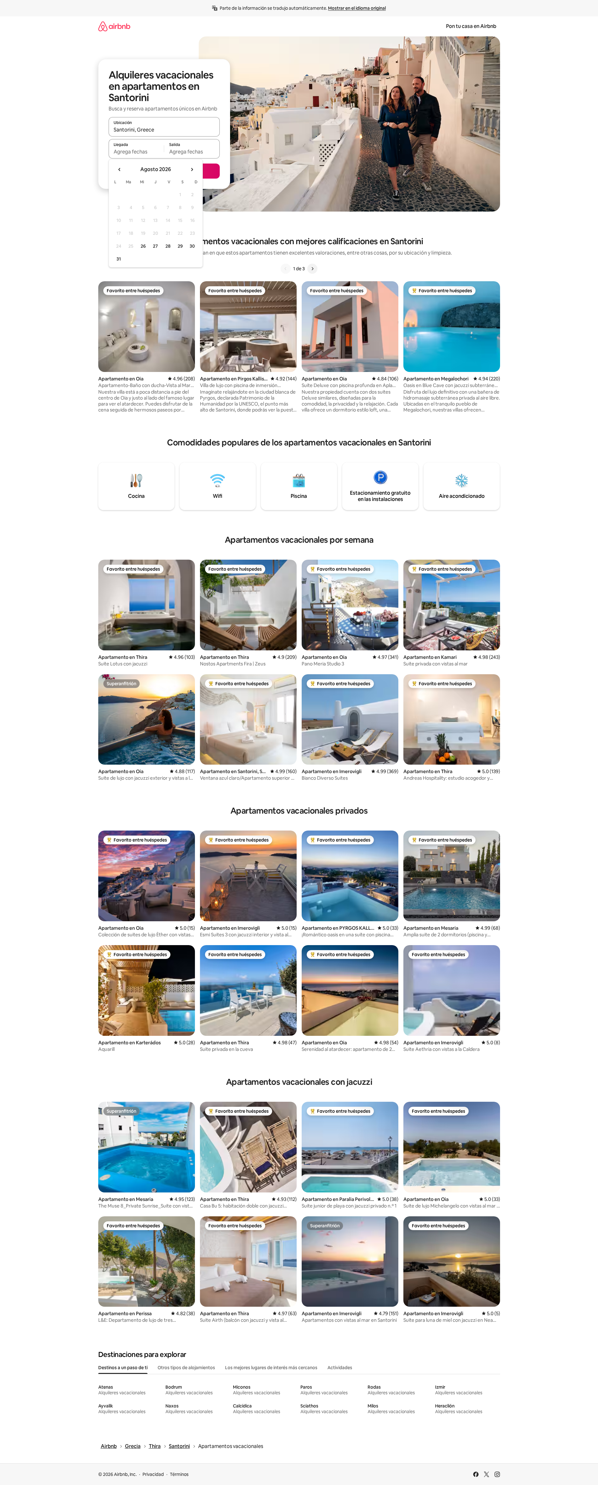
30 (192, 246)
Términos (179, 1474)
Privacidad (153, 1474)
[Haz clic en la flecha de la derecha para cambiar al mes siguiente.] (192, 169)
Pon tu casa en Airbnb (471, 26)
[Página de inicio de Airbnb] (114, 26)
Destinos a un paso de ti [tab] (123, 1367)
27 (155, 246)
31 (118, 259)
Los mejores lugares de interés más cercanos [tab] (271, 1367)
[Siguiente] (312, 269)
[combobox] (164, 129)
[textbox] (136, 151)
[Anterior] (286, 269)
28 (167, 246)
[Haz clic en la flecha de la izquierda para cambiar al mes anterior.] (119, 169)
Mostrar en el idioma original (357, 8)
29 (180, 246)
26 (143, 246)
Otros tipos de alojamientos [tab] (186, 1367)
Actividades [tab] (339, 1367)
